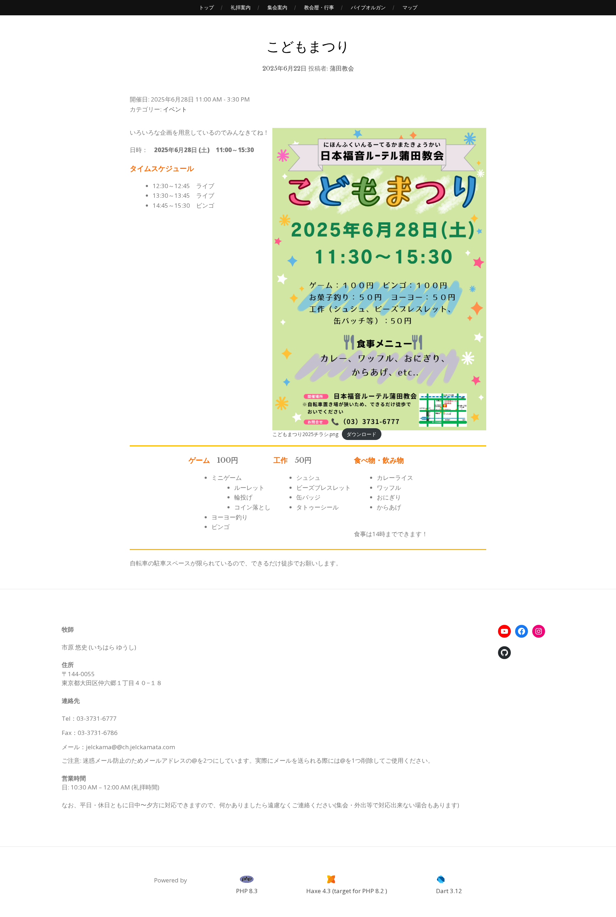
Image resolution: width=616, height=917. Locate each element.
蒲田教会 (342, 68)
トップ (206, 7)
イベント (175, 109)
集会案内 (277, 7)
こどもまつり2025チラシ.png (305, 434)
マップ (409, 7)
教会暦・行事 (319, 7)
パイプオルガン (368, 7)
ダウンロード (361, 434)
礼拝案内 (241, 7)
